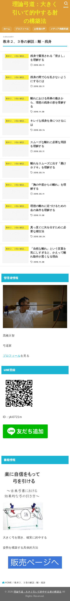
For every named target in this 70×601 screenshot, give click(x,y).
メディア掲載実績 (59, 29)
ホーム (7, 29)
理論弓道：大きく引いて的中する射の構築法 (35, 12)
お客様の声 (39, 29)
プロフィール (22, 29)
